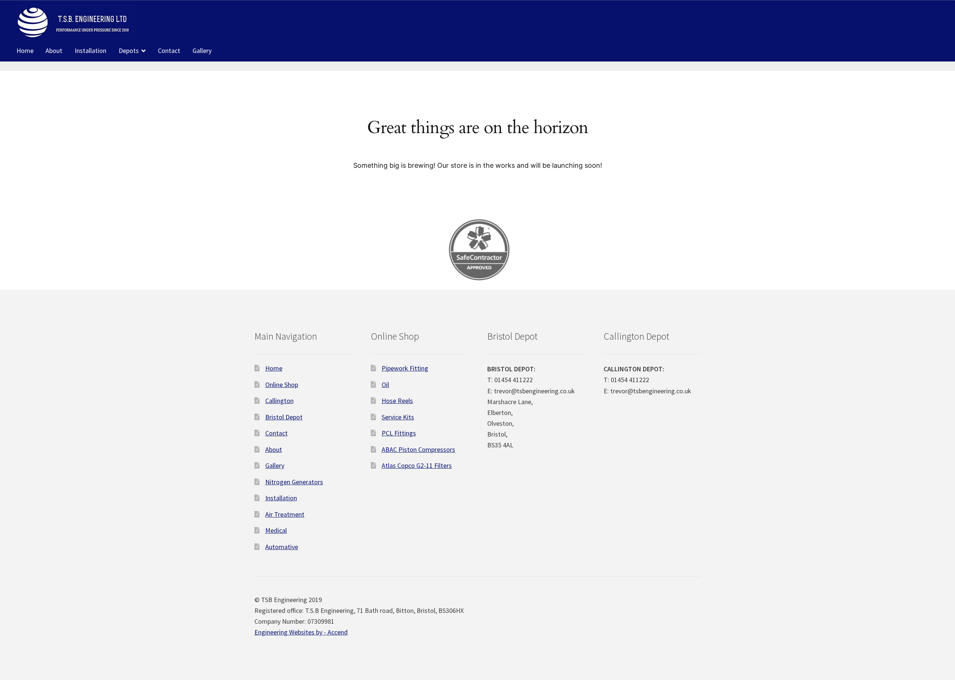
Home (25, 50)
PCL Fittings (399, 433)
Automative (281, 546)
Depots (129, 50)
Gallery (202, 50)
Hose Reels (397, 400)
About (54, 50)
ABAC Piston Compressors (418, 449)
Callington (279, 400)
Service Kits (398, 417)
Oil (385, 384)
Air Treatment (284, 514)
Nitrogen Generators (294, 482)
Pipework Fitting (405, 368)
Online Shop (281, 384)
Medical (276, 530)
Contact (169, 50)
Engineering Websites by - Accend (301, 632)
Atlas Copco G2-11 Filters (417, 465)
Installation (90, 50)
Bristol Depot (284, 417)
